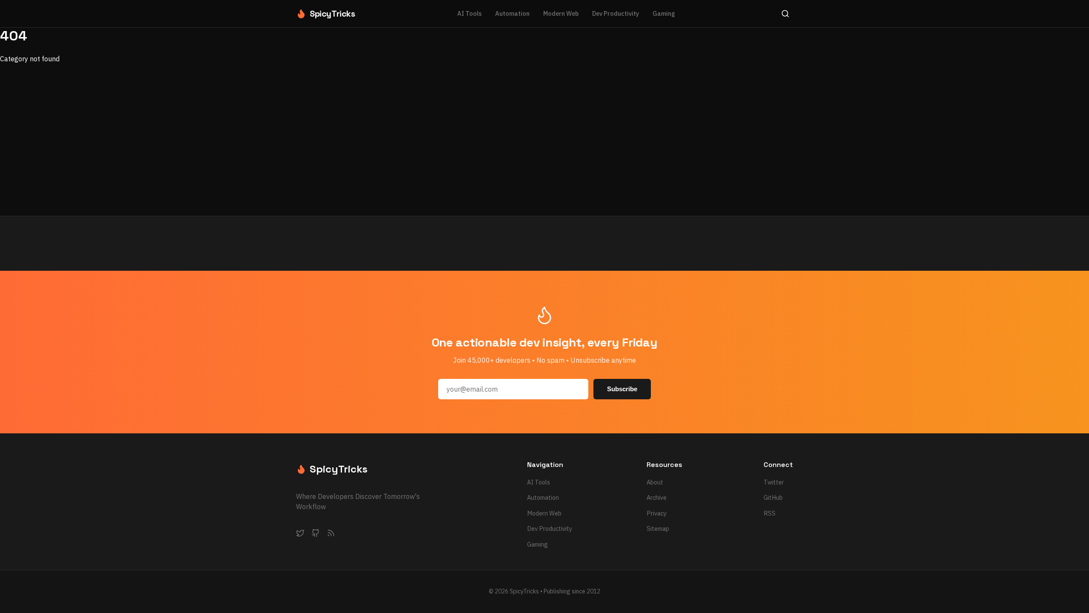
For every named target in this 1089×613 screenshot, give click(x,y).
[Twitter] (300, 535)
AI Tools (469, 13)
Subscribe (622, 388)
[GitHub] (315, 535)
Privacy (657, 513)
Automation (512, 13)
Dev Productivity (615, 13)
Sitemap (658, 528)
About (655, 482)
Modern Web (561, 13)
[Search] (785, 13)
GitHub (773, 497)
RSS (769, 513)
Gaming (664, 13)
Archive (657, 497)
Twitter (774, 482)
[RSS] (331, 535)
